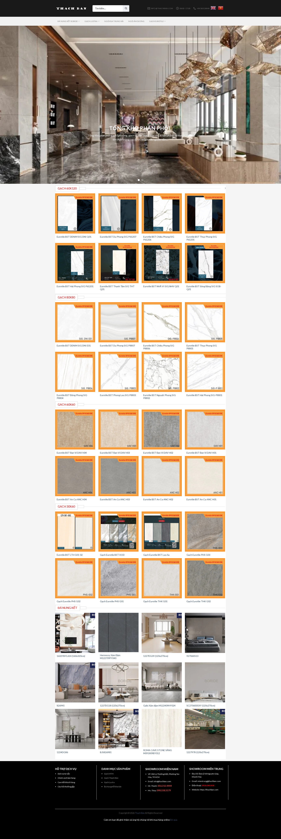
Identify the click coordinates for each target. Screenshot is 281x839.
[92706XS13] (205, 633)
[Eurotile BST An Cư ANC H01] (205, 476)
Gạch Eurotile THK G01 (155, 601)
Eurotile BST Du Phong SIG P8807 (117, 345)
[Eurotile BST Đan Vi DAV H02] (162, 429)
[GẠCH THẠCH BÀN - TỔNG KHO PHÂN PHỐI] (71, 8)
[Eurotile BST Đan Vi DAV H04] (75, 429)
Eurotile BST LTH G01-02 (70, 554)
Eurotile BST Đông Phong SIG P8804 (72, 396)
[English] (213, 8)
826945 (61, 705)
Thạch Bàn (140, 813)
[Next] (271, 105)
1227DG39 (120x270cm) (155, 656)
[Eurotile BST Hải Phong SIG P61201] (75, 263)
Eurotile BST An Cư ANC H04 (72, 499)
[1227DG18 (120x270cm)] (118, 682)
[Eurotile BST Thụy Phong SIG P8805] (205, 322)
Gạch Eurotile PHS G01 (112, 601)
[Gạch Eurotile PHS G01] (118, 578)
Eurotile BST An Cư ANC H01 (201, 499)
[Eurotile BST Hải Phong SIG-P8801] (205, 372)
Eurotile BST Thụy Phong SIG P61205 (202, 238)
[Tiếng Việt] (220, 8)
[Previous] (10, 105)
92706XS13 (192, 656)
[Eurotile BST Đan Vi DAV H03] (118, 429)
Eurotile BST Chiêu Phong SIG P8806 (158, 347)
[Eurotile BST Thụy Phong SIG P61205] (205, 213)
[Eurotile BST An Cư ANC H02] (162, 476)
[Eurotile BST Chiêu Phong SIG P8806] (162, 322)
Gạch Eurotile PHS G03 (198, 554)
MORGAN (140, 104)
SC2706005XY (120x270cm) (201, 705)
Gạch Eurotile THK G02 (199, 601)
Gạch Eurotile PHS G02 (68, 601)
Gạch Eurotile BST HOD (112, 554)
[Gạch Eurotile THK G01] (162, 578)
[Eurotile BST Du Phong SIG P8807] (118, 322)
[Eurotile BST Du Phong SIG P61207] (118, 213)
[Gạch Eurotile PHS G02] (75, 578)
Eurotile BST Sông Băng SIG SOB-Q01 (204, 288)
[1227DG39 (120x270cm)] (162, 633)
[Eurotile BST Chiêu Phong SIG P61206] (162, 213)
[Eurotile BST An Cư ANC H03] (118, 476)
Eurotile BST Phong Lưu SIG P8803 (118, 395)
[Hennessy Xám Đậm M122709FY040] (118, 632)
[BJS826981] (118, 729)
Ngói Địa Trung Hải (113, 21)
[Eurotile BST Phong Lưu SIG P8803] (118, 372)
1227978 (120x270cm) (198, 752)
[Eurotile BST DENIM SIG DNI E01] (75, 322)
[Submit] (126, 8)
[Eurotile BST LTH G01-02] (75, 531)
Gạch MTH (109, 773)
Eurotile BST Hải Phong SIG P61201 (75, 286)
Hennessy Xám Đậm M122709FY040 (110, 656)
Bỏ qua (173, 819)
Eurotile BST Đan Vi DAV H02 (158, 452)
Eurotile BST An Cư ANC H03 (115, 499)
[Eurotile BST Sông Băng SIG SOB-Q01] (205, 263)
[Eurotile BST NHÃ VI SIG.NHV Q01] (162, 263)
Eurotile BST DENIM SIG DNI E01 (74, 345)
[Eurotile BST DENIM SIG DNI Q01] (75, 213)
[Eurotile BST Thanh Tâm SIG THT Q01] (118, 263)
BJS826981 (106, 752)
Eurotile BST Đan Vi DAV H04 (72, 452)
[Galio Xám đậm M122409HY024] (162, 682)
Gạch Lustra (109, 782)
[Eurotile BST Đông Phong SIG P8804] (75, 372)
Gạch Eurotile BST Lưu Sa (156, 554)
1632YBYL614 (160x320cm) (71, 656)
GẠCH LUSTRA (91, 21)
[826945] (75, 682)
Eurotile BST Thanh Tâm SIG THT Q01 (117, 288)
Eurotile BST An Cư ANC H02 (158, 499)
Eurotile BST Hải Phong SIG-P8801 (204, 395)
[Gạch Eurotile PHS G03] (205, 531)
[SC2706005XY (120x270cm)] (205, 682)
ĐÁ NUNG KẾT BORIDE (68, 21)
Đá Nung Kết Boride (112, 786)
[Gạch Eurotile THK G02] (205, 578)
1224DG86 (62, 752)
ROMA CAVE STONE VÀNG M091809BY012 (157, 751)
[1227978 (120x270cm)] (205, 729)
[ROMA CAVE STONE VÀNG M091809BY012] (162, 728)
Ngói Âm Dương (136, 21)
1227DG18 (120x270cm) (112, 705)
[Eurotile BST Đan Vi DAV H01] (205, 429)
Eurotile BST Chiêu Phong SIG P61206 (158, 238)
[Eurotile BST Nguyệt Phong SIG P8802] (162, 372)
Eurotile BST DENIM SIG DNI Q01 (74, 236)
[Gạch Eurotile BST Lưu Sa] (162, 531)
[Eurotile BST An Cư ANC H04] (75, 476)
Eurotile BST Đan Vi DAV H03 (115, 452)
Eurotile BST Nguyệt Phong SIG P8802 (159, 396)
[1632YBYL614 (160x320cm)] (75, 633)
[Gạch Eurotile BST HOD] (118, 531)
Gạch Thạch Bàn (111, 778)
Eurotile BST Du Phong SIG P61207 (118, 236)
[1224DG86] (75, 729)
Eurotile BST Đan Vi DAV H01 (201, 452)
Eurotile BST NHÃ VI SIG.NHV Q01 (161, 286)
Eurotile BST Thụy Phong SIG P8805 (202, 347)
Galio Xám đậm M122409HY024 (159, 705)
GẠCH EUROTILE (156, 21)
